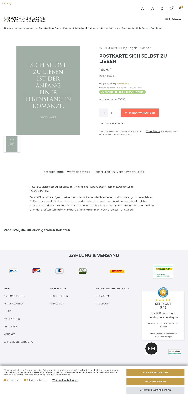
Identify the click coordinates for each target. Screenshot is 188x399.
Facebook (103, 303)
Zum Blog (6, 3)
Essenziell (14, 380)
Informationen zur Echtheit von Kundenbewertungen (163, 335)
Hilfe (7, 311)
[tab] (54, 172)
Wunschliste (114, 123)
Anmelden (57, 303)
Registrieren (59, 296)
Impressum (64, 375)
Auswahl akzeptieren (155, 390)
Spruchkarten (109, 28)
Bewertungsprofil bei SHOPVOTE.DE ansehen (163, 325)
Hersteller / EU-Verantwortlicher (119, 172)
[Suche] (162, 9)
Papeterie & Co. (48, 28)
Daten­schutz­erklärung (35, 375)
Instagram (103, 296)
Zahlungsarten (14, 296)
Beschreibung (54, 172)
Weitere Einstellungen (65, 380)
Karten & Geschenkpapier (79, 28)
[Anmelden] (143, 8)
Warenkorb (12, 319)
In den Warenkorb (142, 113)
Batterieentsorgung (18, 342)
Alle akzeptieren (155, 372)
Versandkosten (123, 84)
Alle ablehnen (155, 381)
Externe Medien (38, 380)
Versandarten (14, 303)
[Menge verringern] (117, 112)
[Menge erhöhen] (111, 112)
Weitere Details (78, 172)
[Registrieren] (153, 8)
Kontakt (9, 334)
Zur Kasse (10, 326)
